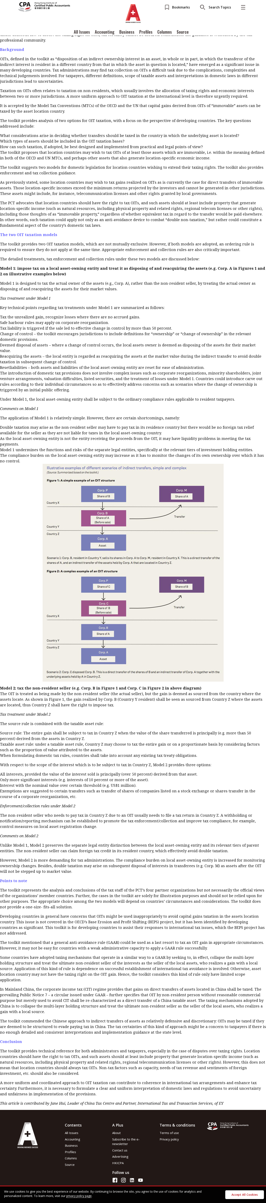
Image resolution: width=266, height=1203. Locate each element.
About (116, 1133)
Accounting (105, 32)
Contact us (119, 1150)
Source (183, 32)
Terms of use (169, 1133)
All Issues (82, 32)
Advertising (120, 1156)
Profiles (146, 32)
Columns (164, 32)
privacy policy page (79, 1196)
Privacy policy (169, 1139)
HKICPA (118, 1163)
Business (126, 32)
